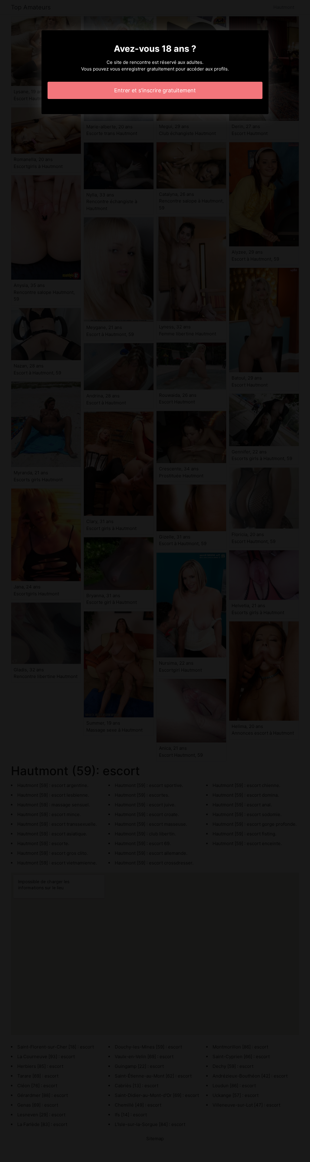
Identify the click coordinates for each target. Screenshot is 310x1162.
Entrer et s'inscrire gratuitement (155, 90)
